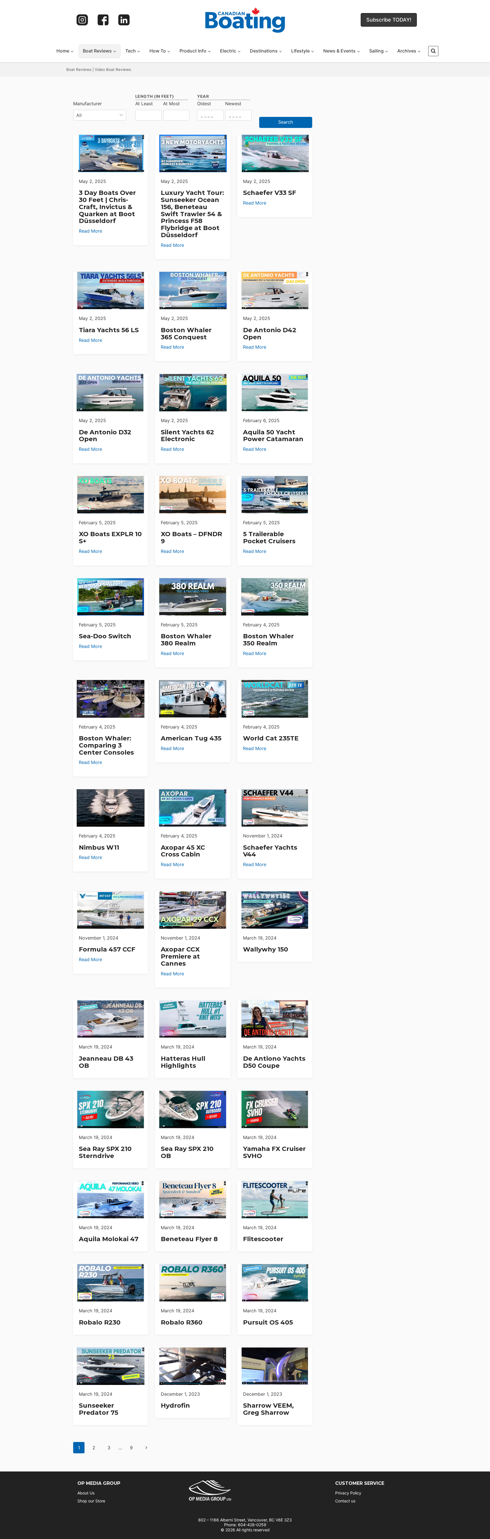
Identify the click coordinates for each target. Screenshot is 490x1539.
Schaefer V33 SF (269, 193)
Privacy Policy (348, 1492)
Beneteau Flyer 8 (189, 1239)
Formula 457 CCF (107, 949)
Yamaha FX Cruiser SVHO (274, 1152)
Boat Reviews (78, 69)
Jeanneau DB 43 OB (106, 1062)
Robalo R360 (181, 1322)
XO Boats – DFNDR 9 (191, 537)
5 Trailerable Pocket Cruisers (269, 537)
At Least (144, 103)
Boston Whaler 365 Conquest (186, 333)
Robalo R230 (100, 1322)
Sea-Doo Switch (105, 636)
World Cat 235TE (271, 738)
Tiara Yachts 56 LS (109, 330)
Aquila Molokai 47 (108, 1239)
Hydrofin (175, 1405)
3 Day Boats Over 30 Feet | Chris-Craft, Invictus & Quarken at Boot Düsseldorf (107, 207)
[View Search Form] (433, 51)
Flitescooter (263, 1239)
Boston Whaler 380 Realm (186, 639)
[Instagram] (82, 20)
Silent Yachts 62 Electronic (187, 435)
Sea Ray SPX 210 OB (187, 1152)
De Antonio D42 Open (269, 333)
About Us (85, 1492)
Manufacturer (87, 103)
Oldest (204, 103)
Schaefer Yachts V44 (270, 851)
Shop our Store (91, 1500)
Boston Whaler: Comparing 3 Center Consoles (106, 745)
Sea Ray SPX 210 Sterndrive (105, 1152)
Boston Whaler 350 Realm (268, 639)
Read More (90, 231)
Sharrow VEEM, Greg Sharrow (268, 1409)
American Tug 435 (191, 738)
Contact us (345, 1500)
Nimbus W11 (99, 847)
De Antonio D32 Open (105, 435)
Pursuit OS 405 (268, 1322)
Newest (233, 103)
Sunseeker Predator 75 (98, 1409)
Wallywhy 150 (265, 949)
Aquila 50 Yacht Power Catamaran (273, 435)
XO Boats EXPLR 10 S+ (110, 537)
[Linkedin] (124, 20)
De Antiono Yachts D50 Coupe (274, 1062)
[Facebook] (103, 20)
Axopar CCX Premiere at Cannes (180, 956)
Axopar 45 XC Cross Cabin (183, 851)
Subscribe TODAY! (388, 20)
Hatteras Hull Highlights (183, 1062)
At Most (171, 103)
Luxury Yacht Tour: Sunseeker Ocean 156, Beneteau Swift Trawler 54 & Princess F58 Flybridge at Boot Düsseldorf (192, 214)
